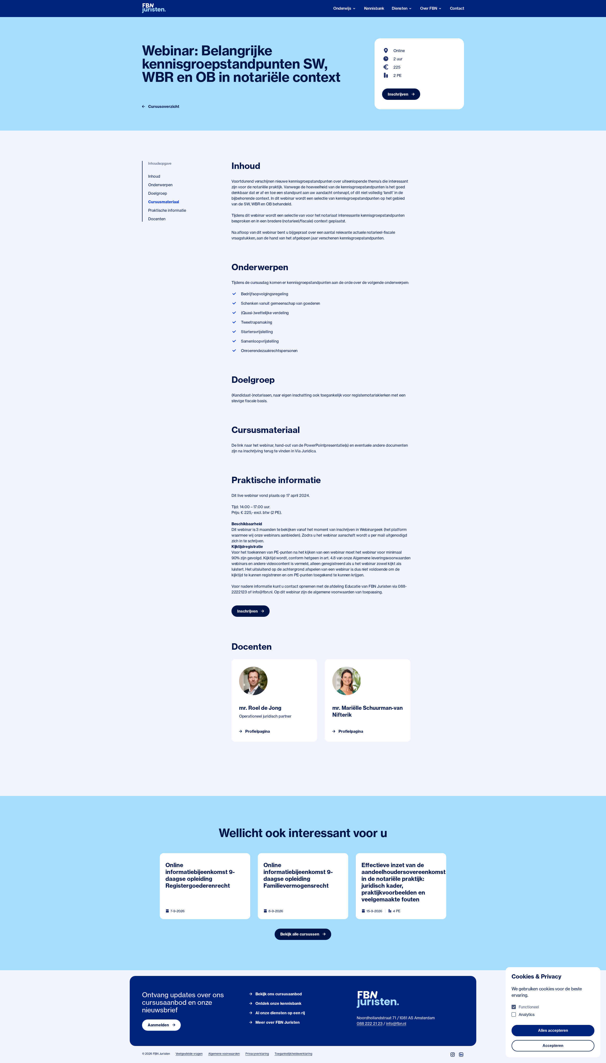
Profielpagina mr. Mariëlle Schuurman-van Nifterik (361, 665)
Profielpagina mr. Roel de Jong (258, 662)
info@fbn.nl (396, 1023)
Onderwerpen (160, 184)
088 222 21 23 (370, 1023)
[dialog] (553, 1012)
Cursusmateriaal (163, 201)
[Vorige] (235, 700)
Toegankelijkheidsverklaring (293, 1053)
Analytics (527, 1014)
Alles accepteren (553, 1030)
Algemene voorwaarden (224, 1053)
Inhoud (154, 176)
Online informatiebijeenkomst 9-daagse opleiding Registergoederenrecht (200, 875)
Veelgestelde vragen (189, 1053)
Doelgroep (157, 193)
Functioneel (529, 1007)
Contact (457, 8)
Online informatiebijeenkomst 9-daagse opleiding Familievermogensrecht (298, 875)
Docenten (156, 218)
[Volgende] (406, 700)
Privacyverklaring (257, 1053)
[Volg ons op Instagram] (452, 1054)
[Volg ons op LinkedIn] (461, 1054)
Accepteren (553, 1046)
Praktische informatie (167, 210)
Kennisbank (374, 8)
